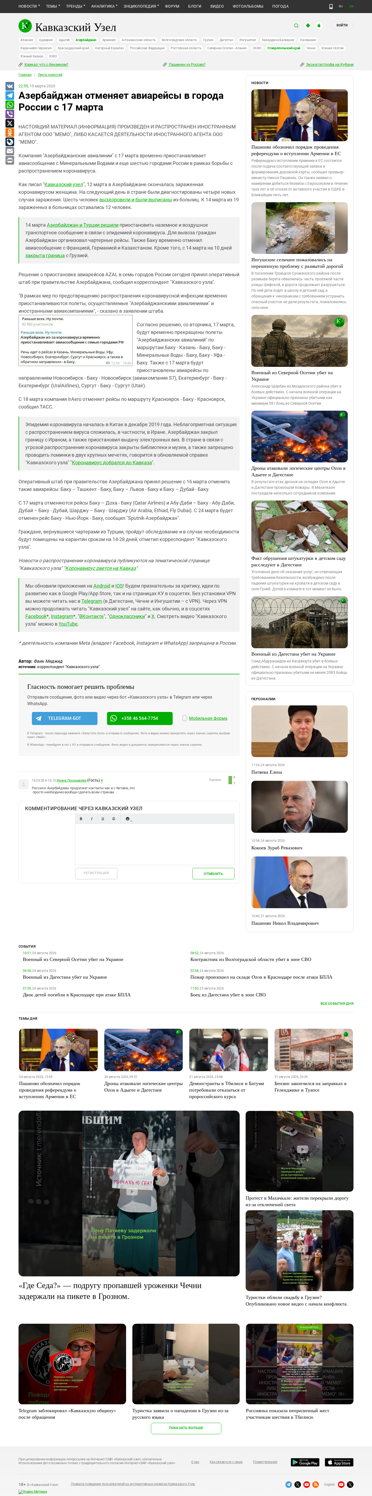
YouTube (68, 624)
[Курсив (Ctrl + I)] (91, 819)
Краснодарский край (73, 48)
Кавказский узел (63, 184)
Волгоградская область (179, 40)
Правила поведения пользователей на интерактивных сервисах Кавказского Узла (133, 1484)
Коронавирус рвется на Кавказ (100, 568)
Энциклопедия (140, 6)
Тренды (74, 6)
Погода (280, 6)
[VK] (9, 86)
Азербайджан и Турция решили (82, 225)
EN (351, 6)
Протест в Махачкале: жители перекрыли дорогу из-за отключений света (297, 1201)
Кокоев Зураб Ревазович (276, 847)
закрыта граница (45, 255)
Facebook (36, 616)
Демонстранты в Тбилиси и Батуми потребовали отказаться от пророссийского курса (226, 1089)
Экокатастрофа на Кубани (329, 64)
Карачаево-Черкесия (36, 48)
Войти (342, 25)
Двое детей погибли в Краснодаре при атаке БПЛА (77, 994)
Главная (25, 75)
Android (101, 586)
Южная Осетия (333, 48)
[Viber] (9, 114)
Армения (109, 40)
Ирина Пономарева (71, 780)
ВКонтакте (91, 616)
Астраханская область (139, 40)
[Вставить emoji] (127, 819)
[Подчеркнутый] (102, 819)
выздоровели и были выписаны (135, 199)
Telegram (91, 601)
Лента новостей (50, 75)
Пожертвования (265, 1462)
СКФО (257, 48)
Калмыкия (308, 40)
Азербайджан (86, 40)
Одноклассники (127, 616)
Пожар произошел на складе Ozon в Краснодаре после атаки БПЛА (261, 976)
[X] (9, 123)
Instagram (62, 616)
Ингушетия (247, 40)
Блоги (194, 6)
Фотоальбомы (248, 6)
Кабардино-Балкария (278, 40)
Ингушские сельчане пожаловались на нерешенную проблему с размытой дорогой (297, 262)
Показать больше (186, 1428)
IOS (119, 586)
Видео (217, 6)
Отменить (213, 874)
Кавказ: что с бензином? (46, 64)
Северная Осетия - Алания (226, 48)
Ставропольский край (283, 48)
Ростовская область (186, 48)
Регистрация (96, 873)
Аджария (46, 40)
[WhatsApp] (9, 105)
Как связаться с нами (226, 1462)
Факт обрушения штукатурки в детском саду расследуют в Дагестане (298, 561)
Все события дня (337, 1004)
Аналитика (103, 6)
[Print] (9, 160)
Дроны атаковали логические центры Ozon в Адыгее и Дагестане (298, 471)
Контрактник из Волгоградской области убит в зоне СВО (250, 959)
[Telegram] (9, 95)
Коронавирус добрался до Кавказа (112, 462)
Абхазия (26, 40)
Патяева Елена (266, 772)
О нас (195, 1462)
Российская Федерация (147, 48)
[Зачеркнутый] (113, 819)
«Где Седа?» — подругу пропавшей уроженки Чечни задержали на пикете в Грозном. (110, 1290)
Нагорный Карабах (109, 48)
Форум (172, 6)
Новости (28, 6)
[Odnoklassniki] (9, 132)
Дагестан (226, 40)
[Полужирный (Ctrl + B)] (80, 819)
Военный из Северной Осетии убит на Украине (292, 375)
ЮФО (53, 56)
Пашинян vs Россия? (187, 64)
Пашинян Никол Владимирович (285, 923)
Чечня (311, 48)
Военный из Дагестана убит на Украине (293, 653)
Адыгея (64, 40)
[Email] (9, 151)
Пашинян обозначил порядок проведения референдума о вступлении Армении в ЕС (296, 149)
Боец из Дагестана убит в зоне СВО (228, 994)
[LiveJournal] (9, 142)
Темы (51, 6)
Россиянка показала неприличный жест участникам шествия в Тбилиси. (287, 1413)
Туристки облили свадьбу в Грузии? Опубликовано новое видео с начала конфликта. (297, 1300)
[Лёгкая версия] (331, 6)
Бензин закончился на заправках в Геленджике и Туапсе (311, 1086)
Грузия (208, 40)
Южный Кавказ (31, 56)
